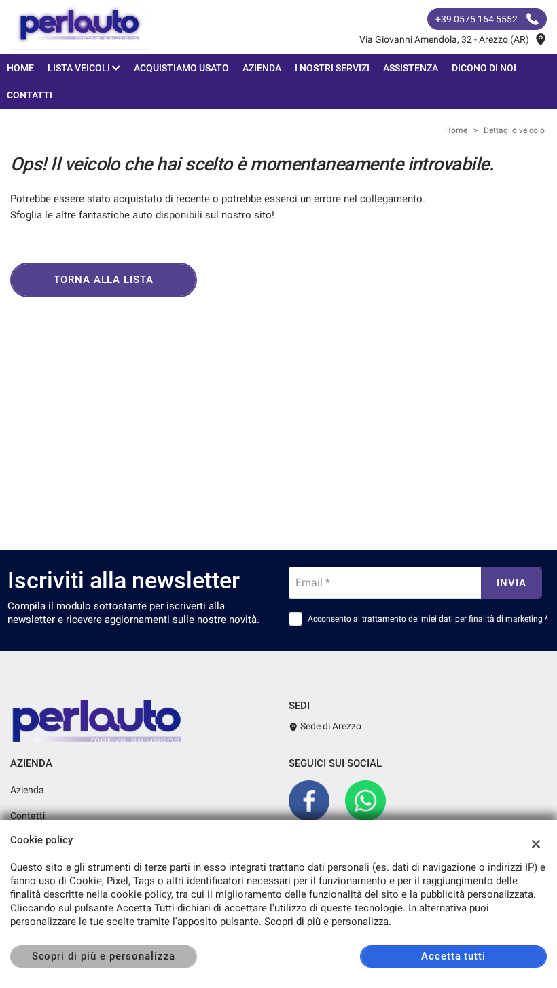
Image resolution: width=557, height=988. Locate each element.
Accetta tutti (453, 956)
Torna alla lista (104, 279)
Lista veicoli (80, 67)
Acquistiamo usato (181, 67)
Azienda (261, 67)
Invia (511, 583)
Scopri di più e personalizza (104, 956)
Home (20, 67)
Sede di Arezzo (329, 726)
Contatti (29, 95)
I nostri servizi (332, 67)
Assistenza (410, 67)
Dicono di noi (484, 67)
